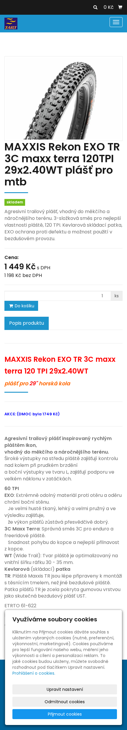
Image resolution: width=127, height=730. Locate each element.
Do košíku (24, 306)
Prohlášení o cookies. (33, 673)
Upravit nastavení (65, 689)
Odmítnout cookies (65, 702)
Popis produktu (26, 323)
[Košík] (120, 7)
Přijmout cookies (65, 714)
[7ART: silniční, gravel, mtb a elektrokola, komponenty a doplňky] (10, 23)
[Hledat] (95, 7)
